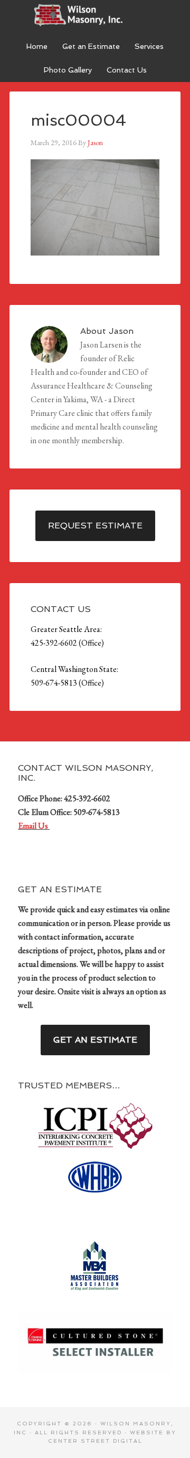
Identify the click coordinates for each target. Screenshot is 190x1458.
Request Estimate (95, 526)
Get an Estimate (95, 1040)
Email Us (34, 825)
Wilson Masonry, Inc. (95, 16)
